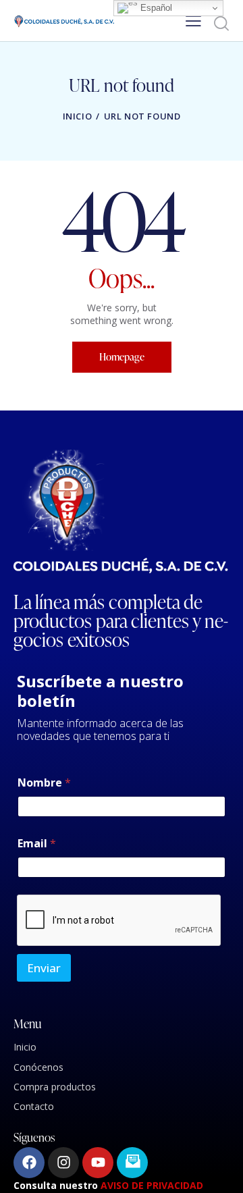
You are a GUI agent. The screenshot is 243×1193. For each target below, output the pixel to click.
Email (37, 843)
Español (155, 8)
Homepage (121, 357)
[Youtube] (97, 1162)
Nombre (44, 782)
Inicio (77, 116)
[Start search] (221, 23)
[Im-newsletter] (132, 1162)
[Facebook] (29, 1162)
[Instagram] (63, 1162)
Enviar (44, 968)
